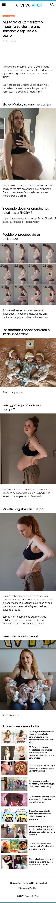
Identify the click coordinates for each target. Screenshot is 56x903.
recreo (28, 4)
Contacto (15, 883)
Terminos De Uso (28, 888)
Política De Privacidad (35, 883)
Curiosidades (8, 16)
